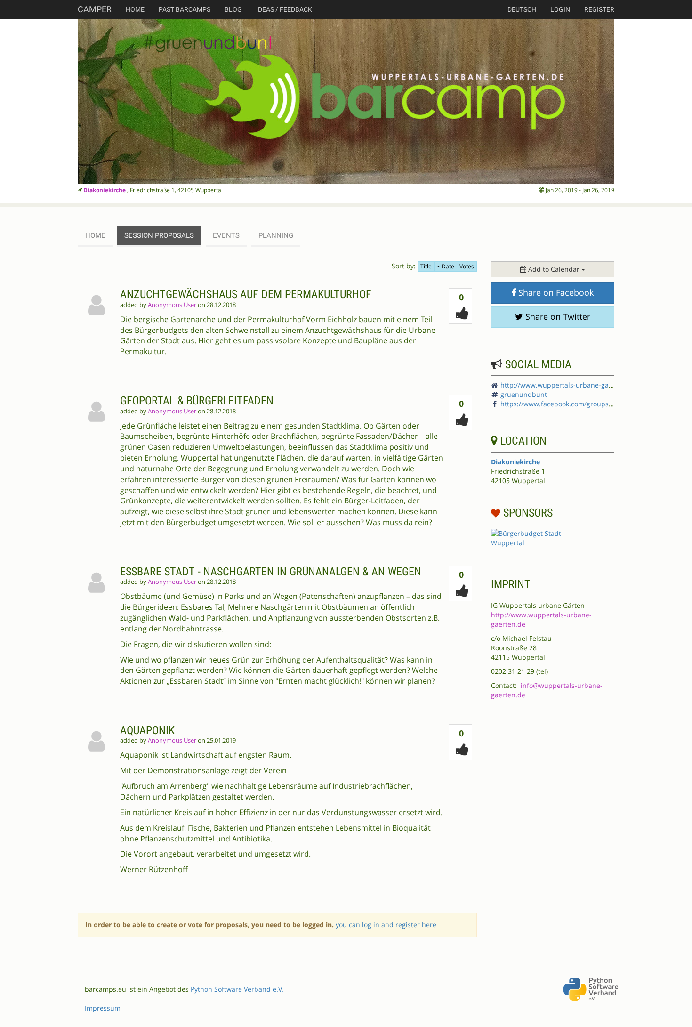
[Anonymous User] (99, 329)
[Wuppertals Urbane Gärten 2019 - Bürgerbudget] (346, 101)
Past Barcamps (184, 9)
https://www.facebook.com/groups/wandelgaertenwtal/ (587, 403)
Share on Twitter (556, 316)
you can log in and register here (386, 924)
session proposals (159, 235)
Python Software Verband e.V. (237, 989)
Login (560, 9)
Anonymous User (172, 305)
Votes (466, 266)
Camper (95, 9)
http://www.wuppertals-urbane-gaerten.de (568, 384)
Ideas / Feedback (284, 9)
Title (426, 266)
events (226, 235)
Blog (233, 9)
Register (599, 9)
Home (135, 9)
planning (275, 235)
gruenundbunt (523, 394)
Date (447, 266)
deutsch (521, 9)
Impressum (103, 1007)
